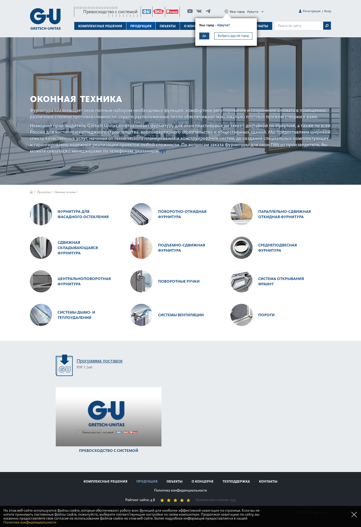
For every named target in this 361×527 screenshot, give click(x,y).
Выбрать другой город (233, 36)
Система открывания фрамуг (281, 281)
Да (204, 36)
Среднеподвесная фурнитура (277, 248)
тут (163, 151)
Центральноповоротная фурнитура (84, 281)
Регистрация (312, 11)
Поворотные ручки (179, 281)
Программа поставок (100, 361)
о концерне (203, 481)
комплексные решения (105, 481)
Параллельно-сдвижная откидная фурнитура (284, 214)
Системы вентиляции (181, 315)
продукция (147, 481)
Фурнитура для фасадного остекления (83, 214)
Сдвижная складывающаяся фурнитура (78, 247)
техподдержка (236, 481)
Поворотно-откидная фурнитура (182, 214)
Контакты (259, 26)
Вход (327, 11)
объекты (168, 26)
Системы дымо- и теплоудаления (76, 315)
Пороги (266, 315)
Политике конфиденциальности (29, 522)
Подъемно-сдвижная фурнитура (181, 248)
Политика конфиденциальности (180, 490)
